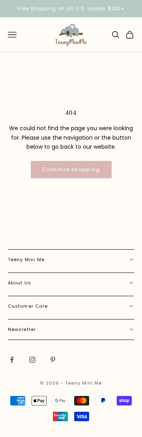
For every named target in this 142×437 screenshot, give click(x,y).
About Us (19, 283)
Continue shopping (71, 169)
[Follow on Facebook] (12, 360)
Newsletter (22, 329)
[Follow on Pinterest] (53, 360)
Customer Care (28, 306)
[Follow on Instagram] (32, 360)
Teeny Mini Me (26, 259)
